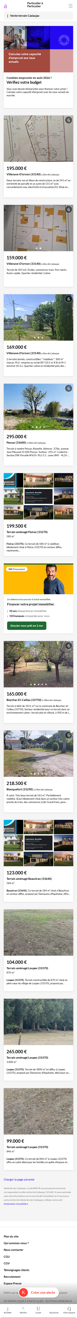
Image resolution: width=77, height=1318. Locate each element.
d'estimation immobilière (16, 1203)
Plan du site (11, 1236)
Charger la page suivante (19, 1179)
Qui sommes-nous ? (16, 1243)
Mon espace (69, 1312)
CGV (7, 1263)
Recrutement (12, 1276)
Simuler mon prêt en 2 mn (26, 625)
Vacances (53, 1312)
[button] (36, 247)
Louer (38, 1312)
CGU (7, 1256)
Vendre (23, 1312)
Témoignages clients (16, 1270)
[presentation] (7, 229)
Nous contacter (13, 1249)
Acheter (8, 1312)
